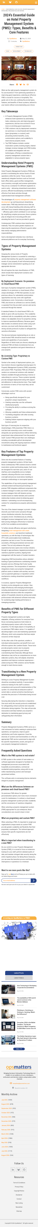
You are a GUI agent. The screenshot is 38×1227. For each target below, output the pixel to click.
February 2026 (5, 1130)
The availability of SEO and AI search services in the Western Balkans (26, 1000)
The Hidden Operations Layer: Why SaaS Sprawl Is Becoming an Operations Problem (26, 1038)
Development (17, 51)
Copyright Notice (19, 1191)
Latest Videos (19, 978)
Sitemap (19, 1211)
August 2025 (5, 1104)
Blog (7, 51)
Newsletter (19, 1207)
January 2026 (5, 1125)
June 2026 (4, 1147)
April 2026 (4, 1138)
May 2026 (4, 1142)
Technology (28, 51)
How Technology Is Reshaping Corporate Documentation (26, 986)
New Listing (19, 1203)
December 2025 (6, 1121)
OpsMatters (13, 38)
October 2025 (5, 1112)
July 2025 (4, 1100)
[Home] (19, 1066)
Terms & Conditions (19, 1182)
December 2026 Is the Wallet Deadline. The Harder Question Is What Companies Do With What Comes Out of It (26, 1025)
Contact (19, 1199)
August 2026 (5, 1155)
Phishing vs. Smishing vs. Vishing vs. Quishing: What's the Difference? (26, 1012)
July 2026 (4, 1151)
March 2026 (5, 1134)
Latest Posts (19, 973)
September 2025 (6, 1108)
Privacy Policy (19, 1187)
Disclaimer (19, 1195)
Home (2, 9)
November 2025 (6, 1117)
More (17, 1049)
